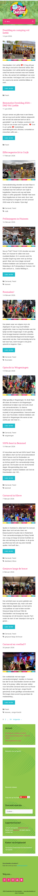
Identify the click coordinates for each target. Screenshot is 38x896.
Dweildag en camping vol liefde (15, 733)
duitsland (8, 561)
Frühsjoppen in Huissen (15, 218)
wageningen (9, 436)
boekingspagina (22, 865)
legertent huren (23, 828)
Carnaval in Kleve (12, 495)
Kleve (14, 561)
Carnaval (8, 208)
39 (11, 719)
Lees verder (8, 88)
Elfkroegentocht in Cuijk (16, 152)
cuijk (6, 211)
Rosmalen (8, 360)
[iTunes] (13, 880)
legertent (16, 830)
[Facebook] (8, 880)
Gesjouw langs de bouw (15, 568)
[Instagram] (4, 880)
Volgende (17, 719)
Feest (7, 95)
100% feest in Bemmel (14, 443)
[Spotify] (21, 880)
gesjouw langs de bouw (13, 637)
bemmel (8, 488)
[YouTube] (17, 880)
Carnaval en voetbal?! (14, 644)
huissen (7, 284)
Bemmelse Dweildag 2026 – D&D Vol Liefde (17, 104)
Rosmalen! (8, 292)
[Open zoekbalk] (32, 21)
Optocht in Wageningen (15, 367)
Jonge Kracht (16, 712)
